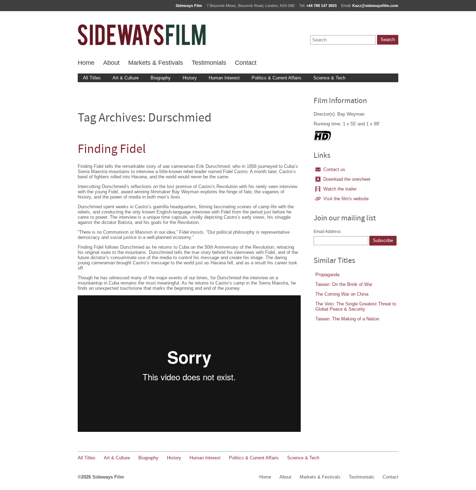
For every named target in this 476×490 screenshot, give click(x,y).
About (111, 62)
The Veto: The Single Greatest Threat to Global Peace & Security (355, 306)
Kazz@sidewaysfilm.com (375, 5)
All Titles (92, 77)
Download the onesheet (346, 179)
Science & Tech (329, 77)
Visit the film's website (346, 198)
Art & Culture (126, 77)
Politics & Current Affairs (276, 77)
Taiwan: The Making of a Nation (347, 318)
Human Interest (224, 77)
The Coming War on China (341, 294)
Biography (161, 77)
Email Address (327, 231)
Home (86, 62)
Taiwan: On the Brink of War (343, 284)
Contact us (334, 169)
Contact (245, 62)
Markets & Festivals (155, 62)
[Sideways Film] (142, 34)
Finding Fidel (112, 149)
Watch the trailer (339, 189)
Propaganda (327, 274)
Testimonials (209, 62)
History (190, 77)
